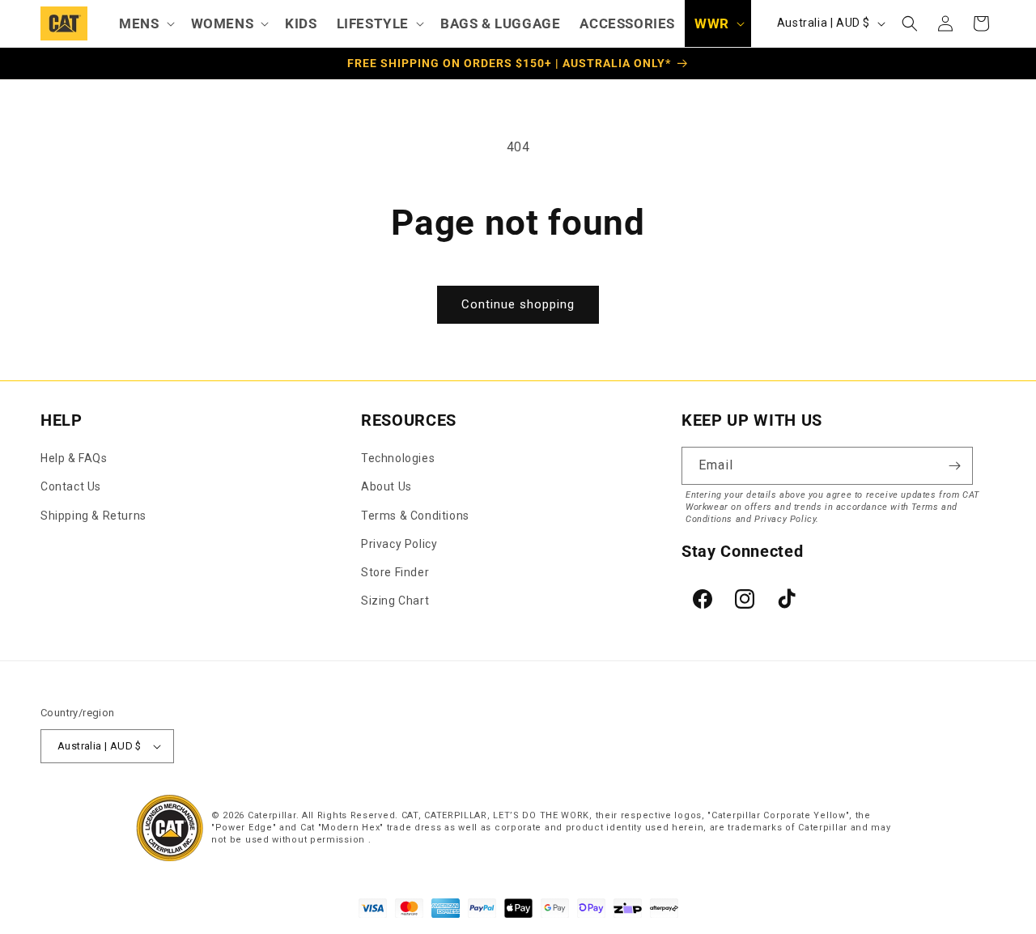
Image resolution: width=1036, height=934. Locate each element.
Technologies (398, 458)
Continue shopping (518, 304)
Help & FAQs (74, 458)
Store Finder (395, 572)
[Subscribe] (954, 466)
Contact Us (70, 486)
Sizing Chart (395, 600)
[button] (144, 23)
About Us (386, 486)
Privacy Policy (399, 543)
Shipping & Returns (93, 515)
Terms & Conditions (415, 515)
